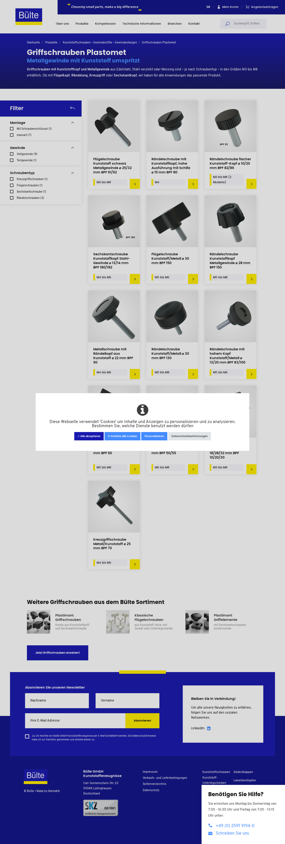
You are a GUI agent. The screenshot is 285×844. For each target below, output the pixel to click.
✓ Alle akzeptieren (89, 436)
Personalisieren (154, 436)
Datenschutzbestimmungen (190, 436)
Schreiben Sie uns (232, 833)
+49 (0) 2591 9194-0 (235, 826)
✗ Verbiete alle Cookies (122, 436)
